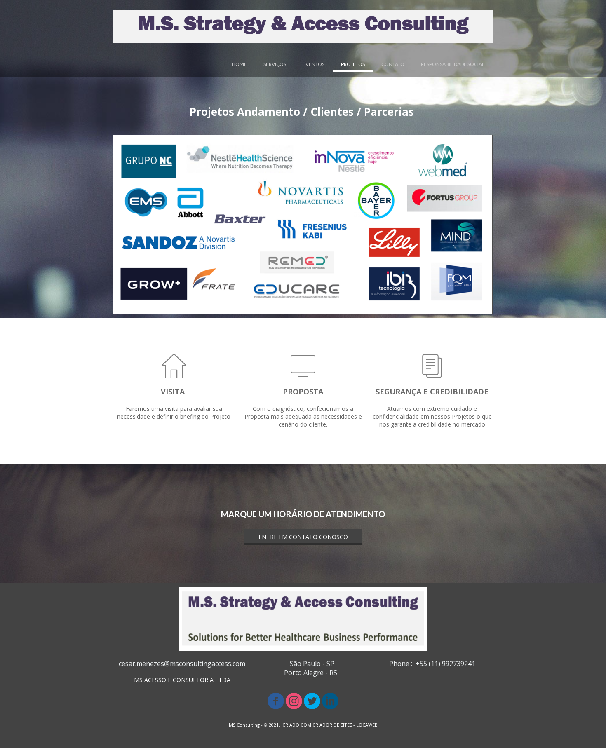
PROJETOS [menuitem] (353, 64)
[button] (303, 537)
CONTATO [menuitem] (392, 64)
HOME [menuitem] (239, 64)
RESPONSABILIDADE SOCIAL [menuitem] (452, 64)
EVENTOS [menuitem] (313, 64)
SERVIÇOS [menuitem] (274, 64)
